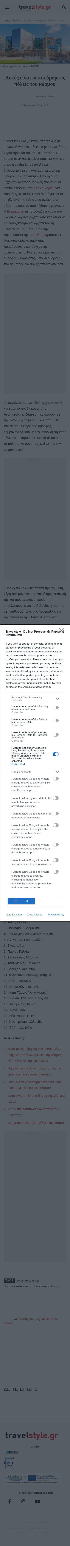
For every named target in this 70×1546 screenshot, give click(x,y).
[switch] (56, 707)
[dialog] (35, 773)
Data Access (35, 914)
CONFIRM (21, 901)
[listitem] (35, 698)
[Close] (62, 631)
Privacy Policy (56, 914)
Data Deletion (14, 914)
